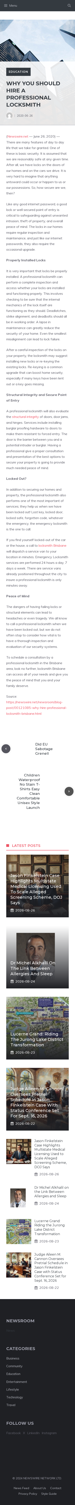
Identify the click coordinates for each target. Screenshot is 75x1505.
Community (14, 1366)
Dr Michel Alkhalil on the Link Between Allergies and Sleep (32, 968)
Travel (10, 1405)
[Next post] (69, 791)
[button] (69, 5)
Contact (55, 1488)
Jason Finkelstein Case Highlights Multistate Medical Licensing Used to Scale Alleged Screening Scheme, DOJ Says (50, 1154)
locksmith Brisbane (52, 545)
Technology (14, 1397)
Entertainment (16, 1382)
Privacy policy (28, 1494)
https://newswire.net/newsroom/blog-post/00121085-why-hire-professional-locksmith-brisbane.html (36, 707)
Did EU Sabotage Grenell (44, 749)
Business (12, 1358)
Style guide (49, 1494)
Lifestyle (12, 1389)
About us (39, 1488)
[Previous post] (6, 749)
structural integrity (25, 417)
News (10, 1331)
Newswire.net (17, 136)
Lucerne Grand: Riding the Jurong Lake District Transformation (36, 1039)
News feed (21, 1488)
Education (18, 72)
